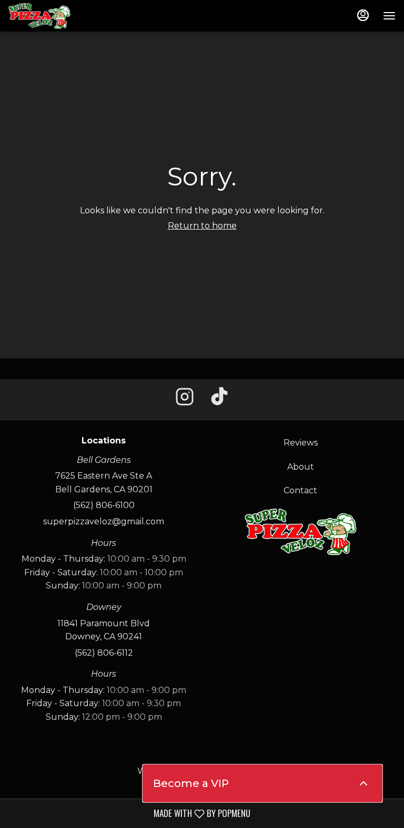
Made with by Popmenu (129, 813)
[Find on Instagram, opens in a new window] (184, 400)
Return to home (202, 226)
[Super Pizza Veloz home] (55, 16)
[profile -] (363, 15)
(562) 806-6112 (104, 653)
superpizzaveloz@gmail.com (103, 521)
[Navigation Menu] (389, 16)
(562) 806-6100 (104, 505)
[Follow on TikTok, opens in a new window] (219, 400)
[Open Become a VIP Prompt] (363, 783)
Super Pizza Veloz (300, 531)
